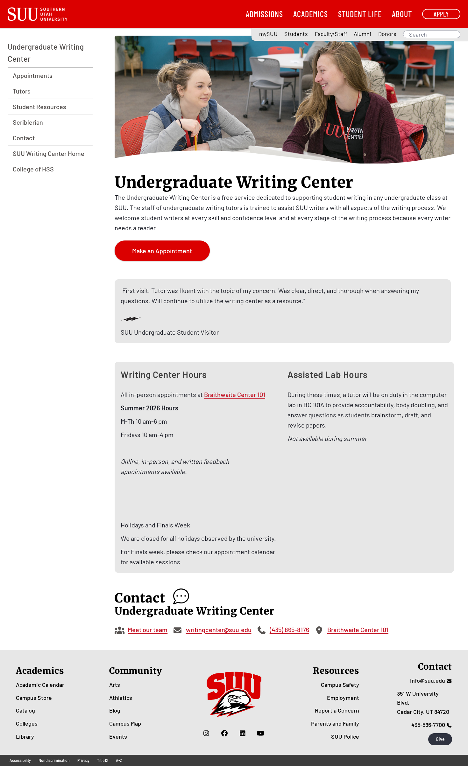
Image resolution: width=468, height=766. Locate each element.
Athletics (120, 697)
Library (25, 736)
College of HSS (33, 169)
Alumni (362, 33)
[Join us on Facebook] (224, 733)
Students (296, 33)
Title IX (102, 760)
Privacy (83, 760)
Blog (114, 710)
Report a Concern (337, 710)
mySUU (268, 33)
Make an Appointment (162, 250)
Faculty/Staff (331, 33)
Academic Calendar (40, 684)
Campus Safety (340, 684)
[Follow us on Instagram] (206, 733)
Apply (441, 14)
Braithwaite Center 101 (234, 394)
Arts (114, 684)
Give (440, 739)
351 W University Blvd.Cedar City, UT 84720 (423, 702)
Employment (343, 697)
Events (118, 736)
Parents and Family (335, 723)
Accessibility (20, 760)
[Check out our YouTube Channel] (261, 733)
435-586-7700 (428, 724)
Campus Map (125, 723)
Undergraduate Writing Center (46, 52)
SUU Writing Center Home (48, 153)
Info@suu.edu (427, 680)
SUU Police (345, 736)
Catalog (25, 710)
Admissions (264, 14)
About (402, 14)
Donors (387, 33)
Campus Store (34, 697)
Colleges (27, 723)
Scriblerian (28, 122)
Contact (24, 138)
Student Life (360, 14)
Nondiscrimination (54, 760)
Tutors (22, 91)
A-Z (119, 760)
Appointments (33, 76)
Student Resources (39, 107)
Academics (310, 14)
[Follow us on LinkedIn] (242, 733)
